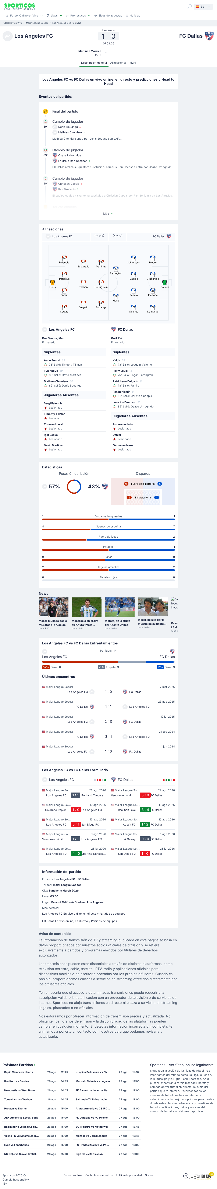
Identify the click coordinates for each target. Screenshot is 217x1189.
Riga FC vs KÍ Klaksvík (89, 1154)
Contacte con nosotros (99, 1175)
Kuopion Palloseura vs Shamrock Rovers (94, 1072)
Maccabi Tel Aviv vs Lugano (93, 1081)
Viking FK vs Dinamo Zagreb (21, 1135)
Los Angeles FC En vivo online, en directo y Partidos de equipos (83, 913)
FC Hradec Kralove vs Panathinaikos (94, 1144)
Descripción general (94, 62)
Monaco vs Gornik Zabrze (91, 1135)
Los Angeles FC (54, 657)
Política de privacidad (129, 1175)
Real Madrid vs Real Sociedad (22, 1126)
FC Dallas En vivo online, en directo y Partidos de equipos (79, 921)
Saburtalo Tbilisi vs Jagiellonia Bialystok (94, 1099)
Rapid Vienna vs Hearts (18, 1072)
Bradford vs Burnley (16, 1081)
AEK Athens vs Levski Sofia (21, 1117)
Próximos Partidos (18, 1065)
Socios (149, 1175)
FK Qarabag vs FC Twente (92, 1117)
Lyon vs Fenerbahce (16, 1144)
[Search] (189, 6)
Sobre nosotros (73, 1175)
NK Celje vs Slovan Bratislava (22, 1154)
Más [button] (106, 213)
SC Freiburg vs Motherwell (92, 1126)
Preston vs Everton (15, 1108)
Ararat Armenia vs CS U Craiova (94, 1108)
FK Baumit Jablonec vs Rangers (94, 1090)
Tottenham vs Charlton (18, 1099)
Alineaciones (118, 62)
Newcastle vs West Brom (19, 1090)
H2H (133, 62)
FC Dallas (167, 657)
